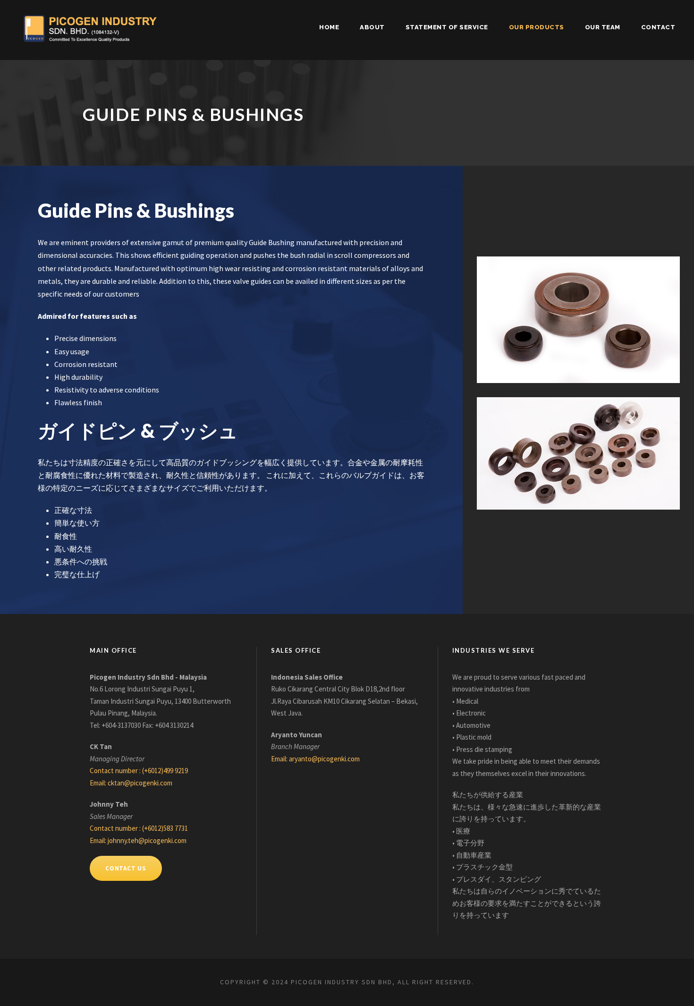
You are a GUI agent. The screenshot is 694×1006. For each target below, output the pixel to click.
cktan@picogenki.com (140, 782)
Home (329, 27)
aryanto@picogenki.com (324, 758)
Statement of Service (447, 27)
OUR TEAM (602, 27)
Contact (658, 27)
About (372, 27)
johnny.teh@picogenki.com (147, 840)
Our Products (536, 27)
